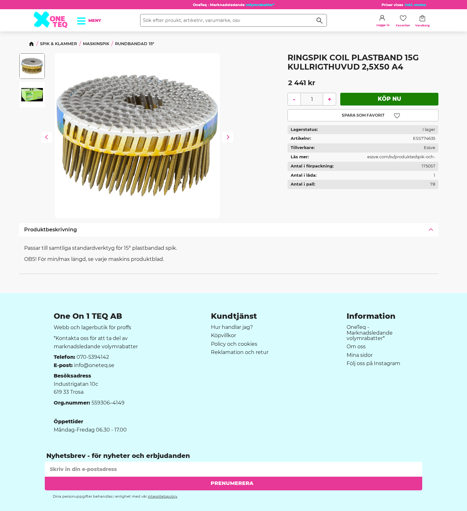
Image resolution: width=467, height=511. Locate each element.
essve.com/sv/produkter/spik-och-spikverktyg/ (401, 158)
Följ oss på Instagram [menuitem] (373, 363)
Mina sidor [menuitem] (360, 355)
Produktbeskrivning (50, 230)
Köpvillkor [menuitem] (223, 335)
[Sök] (319, 20)
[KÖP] (389, 99)
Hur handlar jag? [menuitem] (232, 327)
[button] (84, 18)
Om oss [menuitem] (356, 347)
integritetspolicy (162, 496)
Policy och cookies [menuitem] (234, 344)
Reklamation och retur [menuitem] (239, 352)
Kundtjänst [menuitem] (234, 316)
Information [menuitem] (371, 316)
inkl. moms (415, 5)
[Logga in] (382, 17)
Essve (429, 147)
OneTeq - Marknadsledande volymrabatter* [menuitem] (370, 332)
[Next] (228, 137)
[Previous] (47, 137)
